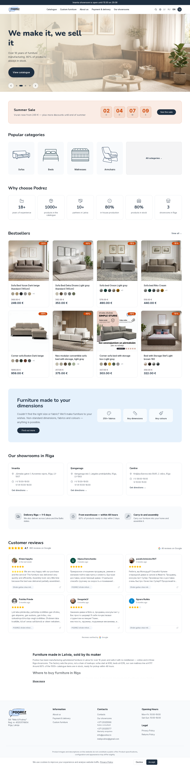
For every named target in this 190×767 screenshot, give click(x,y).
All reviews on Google (172, 548)
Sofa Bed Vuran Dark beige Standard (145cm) (25, 287)
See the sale (166, 112)
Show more (39, 681)
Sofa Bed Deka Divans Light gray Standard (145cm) (72, 287)
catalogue (48, 678)
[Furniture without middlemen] (25, 85)
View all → (177, 233)
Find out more (28, 430)
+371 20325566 (104, 722)
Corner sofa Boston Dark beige (27, 355)
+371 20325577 (104, 728)
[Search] (156, 9)
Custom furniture (68, 9)
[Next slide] (35, 85)
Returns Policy (148, 734)
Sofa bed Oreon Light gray (113, 285)
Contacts (101, 714)
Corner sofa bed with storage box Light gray (115, 357)
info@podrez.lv (104, 735)
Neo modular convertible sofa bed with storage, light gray (71, 357)
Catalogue (52, 9)
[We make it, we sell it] (21, 85)
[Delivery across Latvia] (30, 85)
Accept (152, 762)
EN (174, 9)
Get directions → (20, 490)
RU (169, 9)
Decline (139, 762)
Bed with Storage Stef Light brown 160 (158, 357)
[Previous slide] (11, 85)
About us (84, 9)
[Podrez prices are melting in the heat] (16, 85)
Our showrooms (121, 9)
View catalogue (21, 74)
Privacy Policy (148, 730)
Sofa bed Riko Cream (155, 285)
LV (164, 9)
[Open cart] (179, 9)
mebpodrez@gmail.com (108, 739)
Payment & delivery (101, 9)
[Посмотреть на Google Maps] (60, 587)
